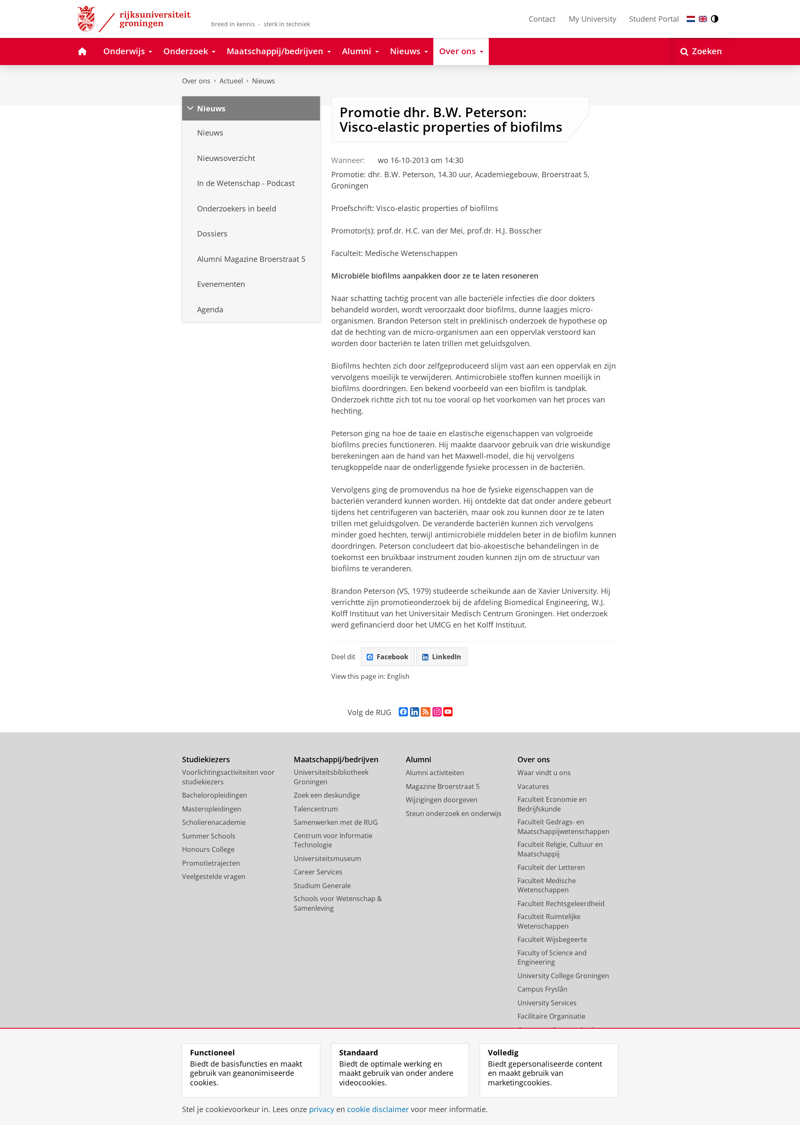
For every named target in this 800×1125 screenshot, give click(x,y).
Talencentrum (316, 809)
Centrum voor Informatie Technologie (333, 840)
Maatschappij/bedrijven (336, 759)
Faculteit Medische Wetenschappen (547, 885)
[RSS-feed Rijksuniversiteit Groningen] (425, 712)
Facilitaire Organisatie (551, 1016)
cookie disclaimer (378, 1109)
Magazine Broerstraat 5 (443, 786)
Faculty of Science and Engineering (552, 957)
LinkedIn (446, 656)
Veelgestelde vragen (213, 876)
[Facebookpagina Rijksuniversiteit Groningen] (403, 712)
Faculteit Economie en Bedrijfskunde (552, 804)
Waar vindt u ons (544, 772)
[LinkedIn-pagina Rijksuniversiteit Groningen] (414, 712)
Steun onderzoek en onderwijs (454, 813)
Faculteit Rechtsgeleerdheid (561, 903)
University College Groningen (563, 975)
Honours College (208, 849)
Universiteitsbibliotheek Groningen (331, 777)
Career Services (318, 871)
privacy (321, 1109)
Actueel (231, 80)
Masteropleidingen (211, 809)
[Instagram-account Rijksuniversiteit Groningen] (437, 712)
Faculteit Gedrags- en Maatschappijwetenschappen (564, 826)
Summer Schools (208, 836)
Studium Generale (322, 885)
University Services (547, 1002)
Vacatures (533, 786)
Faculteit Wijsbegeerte (552, 939)
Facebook (392, 656)
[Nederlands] (691, 19)
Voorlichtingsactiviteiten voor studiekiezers (228, 777)
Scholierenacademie (214, 822)
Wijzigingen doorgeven (442, 799)
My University (592, 19)
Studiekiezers (206, 759)
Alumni (418, 759)
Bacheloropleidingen (214, 795)
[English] (703, 19)
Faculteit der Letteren (551, 867)
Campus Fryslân (543, 989)
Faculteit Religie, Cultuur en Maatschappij (560, 849)
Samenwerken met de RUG (336, 822)
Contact (542, 19)
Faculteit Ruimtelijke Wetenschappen (549, 921)
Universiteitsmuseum (327, 858)
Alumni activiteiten (435, 772)
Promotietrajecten (211, 863)
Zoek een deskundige (327, 795)
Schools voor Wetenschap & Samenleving (338, 903)
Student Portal (654, 19)
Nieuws (263, 80)
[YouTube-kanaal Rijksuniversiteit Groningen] (447, 712)
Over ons (196, 80)
